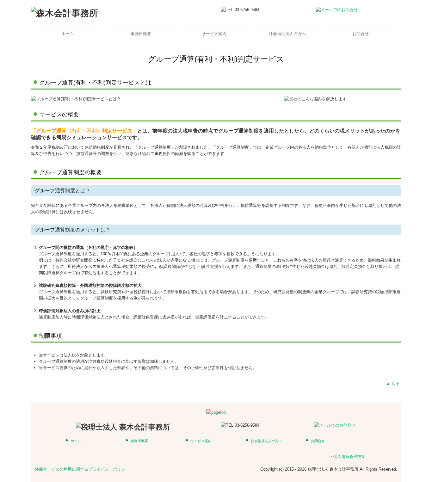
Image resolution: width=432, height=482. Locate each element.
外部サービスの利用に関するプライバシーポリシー (82, 469)
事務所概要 (141, 33)
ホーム (67, 33)
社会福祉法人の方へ (287, 33)
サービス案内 (214, 33)
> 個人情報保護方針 (348, 456)
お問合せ (360, 33)
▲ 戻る (393, 383)
